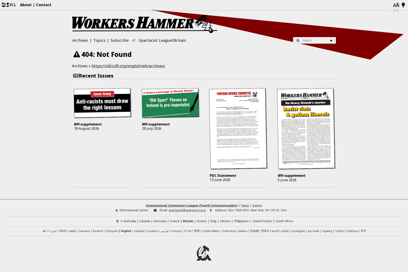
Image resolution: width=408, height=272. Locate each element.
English (126, 231)
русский (313, 231)
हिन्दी (197, 231)
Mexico (225, 221)
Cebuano (84, 231)
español (139, 231)
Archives (80, 40)
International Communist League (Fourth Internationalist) (191, 205)
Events (257, 205)
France (175, 221)
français (176, 231)
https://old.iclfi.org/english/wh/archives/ (128, 65)
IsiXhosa (352, 231)
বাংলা (62, 231)
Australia (129, 221)
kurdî (275, 231)
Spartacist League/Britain (162, 40)
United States (262, 221)
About (26, 4)
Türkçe (339, 231)
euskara (152, 231)
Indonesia (229, 231)
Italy (213, 221)
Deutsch (98, 231)
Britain (188, 221)
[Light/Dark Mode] (403, 5)
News (245, 205)
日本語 (254, 231)
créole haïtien (211, 231)
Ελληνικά (112, 231)
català (72, 231)
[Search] (332, 40)
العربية (53, 231)
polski (285, 231)
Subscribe (119, 40)
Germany (160, 221)
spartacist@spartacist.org (187, 210)
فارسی (164, 231)
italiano (243, 231)
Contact (43, 4)
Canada (144, 221)
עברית (188, 231)
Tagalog (327, 231)
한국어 (265, 231)
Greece (202, 221)
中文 (363, 231)
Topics (99, 40)
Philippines (241, 221)
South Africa (284, 221)
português (298, 231)
